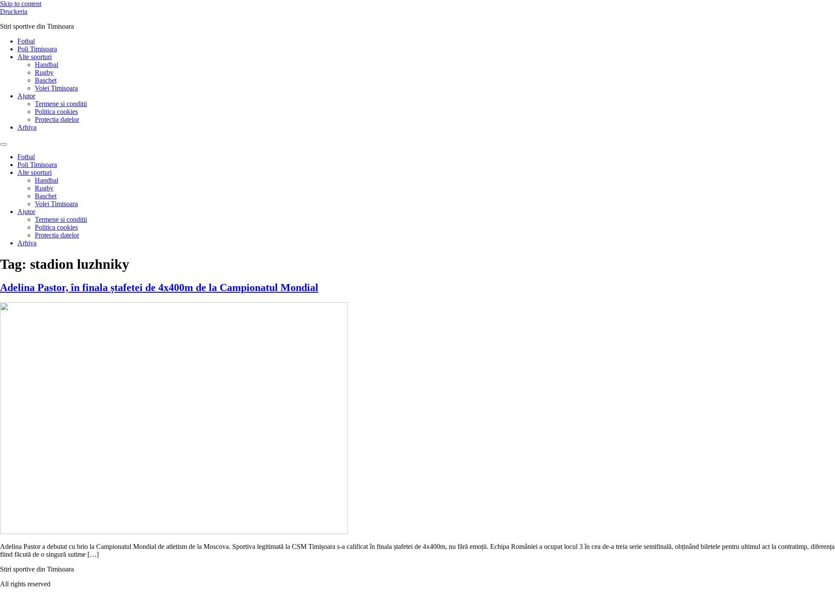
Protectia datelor (57, 119)
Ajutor (26, 96)
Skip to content (20, 3)
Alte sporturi (34, 56)
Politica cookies (56, 111)
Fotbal (26, 41)
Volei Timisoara (56, 88)
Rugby (44, 72)
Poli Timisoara (37, 49)
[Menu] (3, 144)
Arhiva (27, 127)
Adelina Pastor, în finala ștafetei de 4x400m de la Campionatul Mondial (159, 287)
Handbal (46, 64)
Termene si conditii (61, 103)
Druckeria (13, 11)
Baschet (46, 80)
